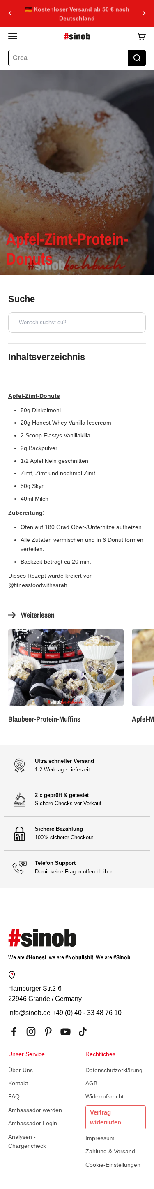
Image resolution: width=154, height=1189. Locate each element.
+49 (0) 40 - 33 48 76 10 (87, 1012)
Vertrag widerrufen (105, 1117)
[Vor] (144, 13)
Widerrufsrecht (104, 1096)
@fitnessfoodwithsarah (37, 585)
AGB (91, 1083)
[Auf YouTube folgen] (65, 1031)
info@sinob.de (29, 1012)
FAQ (14, 1096)
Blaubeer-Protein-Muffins (44, 719)
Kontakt (18, 1083)
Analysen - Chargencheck (27, 1141)
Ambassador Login (32, 1123)
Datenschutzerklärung (114, 1070)
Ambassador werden (35, 1110)
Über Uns (20, 1070)
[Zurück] (9, 13)
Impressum (100, 1138)
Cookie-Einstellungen (112, 1164)
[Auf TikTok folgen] (82, 1031)
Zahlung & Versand (110, 1151)
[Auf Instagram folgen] (31, 1031)
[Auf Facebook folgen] (13, 1031)
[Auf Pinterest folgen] (48, 1031)
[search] (136, 58)
